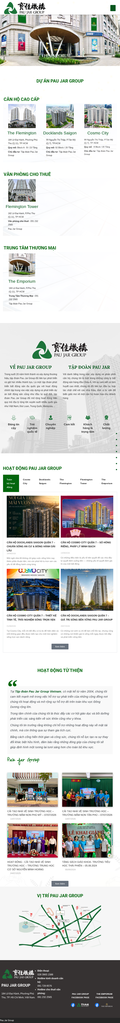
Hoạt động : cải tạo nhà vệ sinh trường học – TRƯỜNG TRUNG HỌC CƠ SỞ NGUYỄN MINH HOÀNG (30, 866)
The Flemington (21, 133)
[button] (113, 8)
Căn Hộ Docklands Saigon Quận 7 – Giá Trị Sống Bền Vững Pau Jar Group (87, 617)
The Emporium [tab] (107, 481)
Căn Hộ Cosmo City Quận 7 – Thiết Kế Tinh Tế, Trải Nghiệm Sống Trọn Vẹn (31, 617)
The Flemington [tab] (66, 481)
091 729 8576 (44, 986)
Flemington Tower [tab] (86, 481)
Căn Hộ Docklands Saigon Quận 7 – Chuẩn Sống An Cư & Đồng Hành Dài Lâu (31, 546)
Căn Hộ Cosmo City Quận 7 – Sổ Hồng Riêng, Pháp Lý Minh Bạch (86, 544)
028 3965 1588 (45, 974)
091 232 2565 (44, 997)
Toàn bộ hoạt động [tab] (11, 483)
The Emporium (21, 281)
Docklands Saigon (60, 133)
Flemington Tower (22, 206)
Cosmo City (98, 133)
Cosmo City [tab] (26, 481)
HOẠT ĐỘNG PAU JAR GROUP (32, 468)
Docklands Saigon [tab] (44, 481)
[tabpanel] (60, 572)
